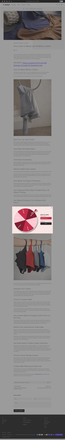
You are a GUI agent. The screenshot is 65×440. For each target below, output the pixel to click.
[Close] (51, 208)
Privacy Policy (43, 221)
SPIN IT (46, 223)
